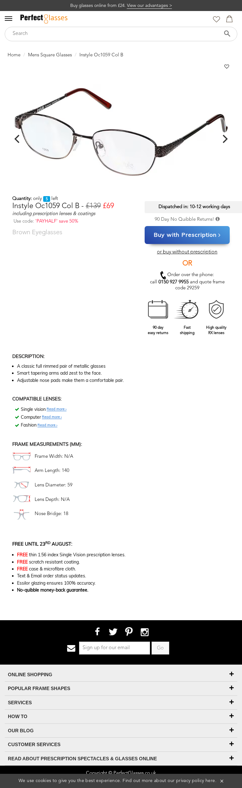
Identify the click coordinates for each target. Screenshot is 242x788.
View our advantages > (149, 5)
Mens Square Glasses (50, 55)
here (210, 781)
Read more (56, 409)
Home (14, 55)
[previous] (18, 139)
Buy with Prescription (185, 234)
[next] (224, 139)
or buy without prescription (187, 252)
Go (160, 648)
